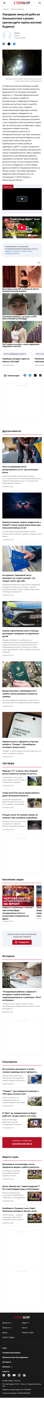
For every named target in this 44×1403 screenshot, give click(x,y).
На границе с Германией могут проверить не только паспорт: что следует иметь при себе (18, 578)
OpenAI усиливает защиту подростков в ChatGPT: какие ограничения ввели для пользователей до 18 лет (21, 525)
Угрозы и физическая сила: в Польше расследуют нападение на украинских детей (20, 633)
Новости (5, 1327)
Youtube (23, 251)
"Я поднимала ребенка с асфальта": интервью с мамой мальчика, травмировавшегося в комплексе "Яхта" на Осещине (22, 996)
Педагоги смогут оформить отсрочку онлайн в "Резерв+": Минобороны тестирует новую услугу (20, 744)
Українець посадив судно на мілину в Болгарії (15, 360)
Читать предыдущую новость (15, 354)
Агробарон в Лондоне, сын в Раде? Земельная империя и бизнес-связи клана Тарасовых (19, 1211)
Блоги (24, 1327)
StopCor (17, 33)
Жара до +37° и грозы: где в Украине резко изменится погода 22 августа (20, 772)
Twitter (29, 251)
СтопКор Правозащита (11, 1353)
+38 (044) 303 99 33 (22, 1144)
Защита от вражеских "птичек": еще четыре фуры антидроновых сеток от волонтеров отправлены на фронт (18, 913)
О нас (4, 1348)
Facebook (15, 251)
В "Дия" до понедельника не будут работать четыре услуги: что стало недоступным (19, 1116)
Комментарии (13, 375)
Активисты (6, 1362)
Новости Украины (17, 9)
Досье (4, 1332)
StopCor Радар (8, 1337)
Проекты (6, 1323)
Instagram (8, 253)
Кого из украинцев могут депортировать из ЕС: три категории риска (20, 469)
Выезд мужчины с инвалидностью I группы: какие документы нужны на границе (19, 693)
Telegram (8, 251)
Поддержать (24, 942)
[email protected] (23, 1393)
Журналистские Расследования (15, 1357)
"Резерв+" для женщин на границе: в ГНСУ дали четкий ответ (20, 1092)
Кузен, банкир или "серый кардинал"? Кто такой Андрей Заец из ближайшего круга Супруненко (21, 1189)
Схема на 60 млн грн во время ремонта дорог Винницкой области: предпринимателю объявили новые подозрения (20, 797)
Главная (6, 9)
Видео (24, 1323)
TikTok (16, 253)
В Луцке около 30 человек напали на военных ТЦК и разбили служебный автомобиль (20, 817)
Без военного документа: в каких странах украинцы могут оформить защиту (19, 1072)
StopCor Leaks (10, 1157)
